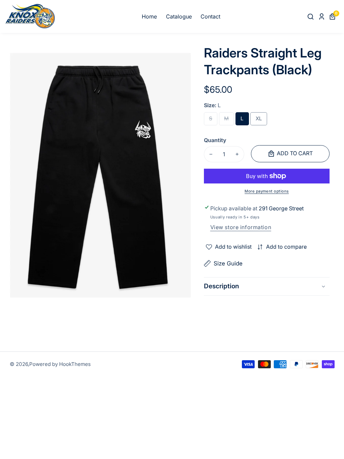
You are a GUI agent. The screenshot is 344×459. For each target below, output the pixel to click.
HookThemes (75, 364)
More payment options (267, 191)
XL (260, 120)
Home (149, 16)
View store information (240, 227)
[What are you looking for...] (311, 16)
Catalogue (179, 16)
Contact (210, 16)
